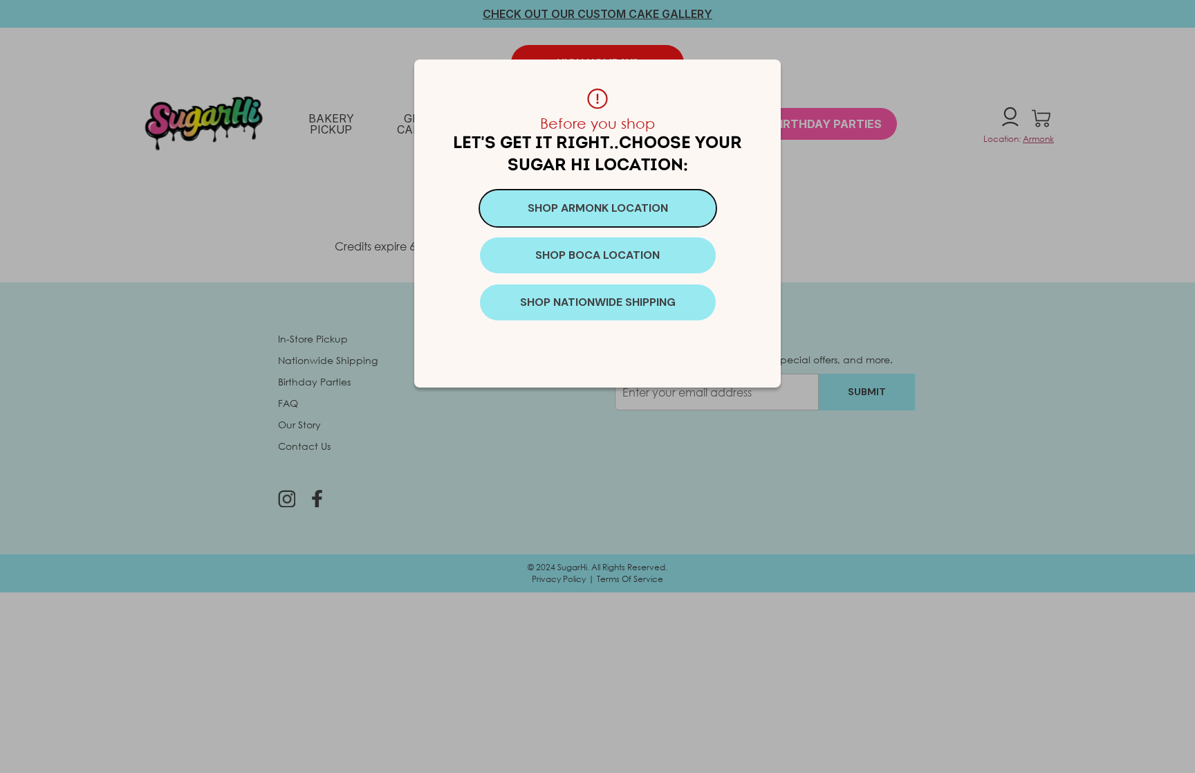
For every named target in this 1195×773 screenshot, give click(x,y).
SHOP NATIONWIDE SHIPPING (598, 302)
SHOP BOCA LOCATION (597, 255)
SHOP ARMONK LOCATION (598, 208)
